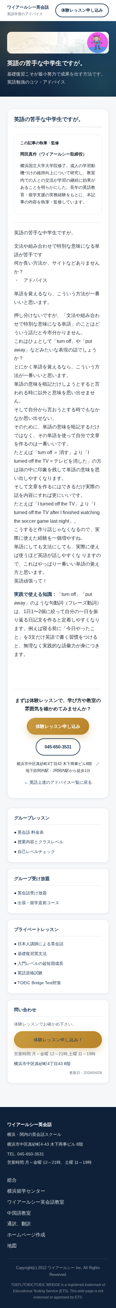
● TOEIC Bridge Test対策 (37, 983)
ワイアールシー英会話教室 (35, 1202)
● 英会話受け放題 (30, 893)
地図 (12, 1245)
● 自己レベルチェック (34, 852)
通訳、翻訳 (19, 1223)
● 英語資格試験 (28, 973)
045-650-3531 (58, 746)
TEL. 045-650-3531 (25, 1154)
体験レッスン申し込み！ (58, 1039)
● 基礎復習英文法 (30, 953)
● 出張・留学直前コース (36, 903)
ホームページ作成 (26, 1234)
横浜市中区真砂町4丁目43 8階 (42, 1064)
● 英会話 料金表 (29, 832)
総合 (12, 1180)
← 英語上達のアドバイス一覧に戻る (58, 782)
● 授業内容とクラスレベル (38, 842)
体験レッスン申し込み (82, 10)
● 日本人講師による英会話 (38, 944)
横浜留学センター (26, 1191)
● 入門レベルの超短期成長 (38, 963)
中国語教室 (19, 1213)
